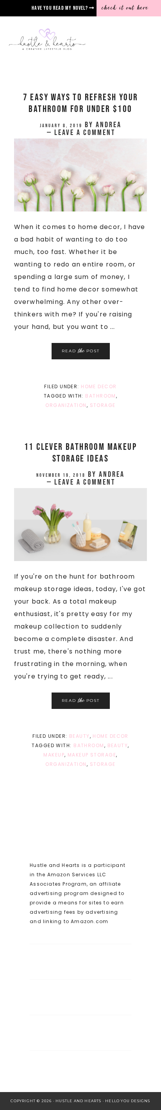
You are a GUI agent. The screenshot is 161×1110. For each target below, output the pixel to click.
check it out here (125, 7)
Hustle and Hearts (76, 39)
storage (103, 405)
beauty (117, 745)
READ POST (81, 350)
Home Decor (98, 386)
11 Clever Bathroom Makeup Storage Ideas (80, 452)
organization (65, 405)
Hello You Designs (127, 1101)
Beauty (79, 736)
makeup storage (92, 754)
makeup (53, 754)
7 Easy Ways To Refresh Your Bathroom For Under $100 (80, 103)
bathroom (100, 395)
